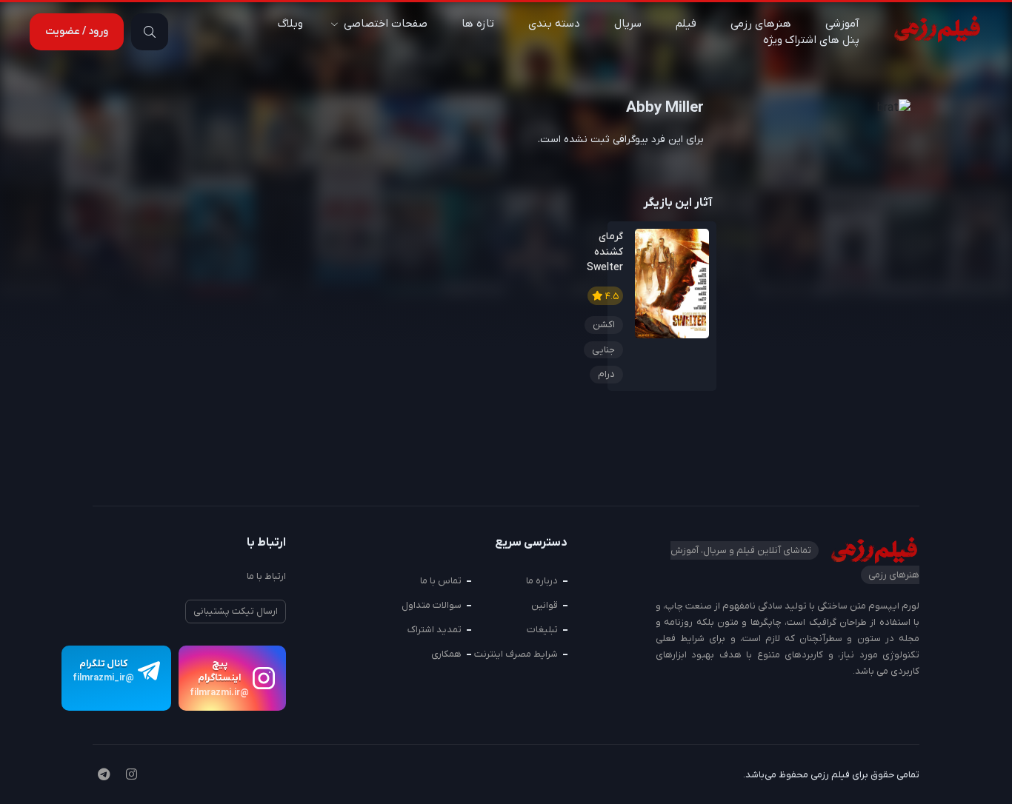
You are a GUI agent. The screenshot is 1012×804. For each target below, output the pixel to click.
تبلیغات (542, 629)
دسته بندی (554, 23)
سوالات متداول (432, 605)
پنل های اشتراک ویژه (811, 40)
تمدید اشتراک (434, 629)
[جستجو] (149, 31)
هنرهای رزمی (760, 23)
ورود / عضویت (76, 31)
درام (606, 374)
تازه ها (478, 23)
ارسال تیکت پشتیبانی (235, 611)
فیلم (686, 23)
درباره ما (542, 580)
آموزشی (842, 23)
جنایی (603, 350)
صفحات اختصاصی (385, 23)
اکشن (604, 324)
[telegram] (104, 776)
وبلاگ (290, 23)
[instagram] (131, 776)
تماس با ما (441, 580)
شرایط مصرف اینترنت (516, 654)
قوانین (544, 605)
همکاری (446, 654)
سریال (628, 23)
